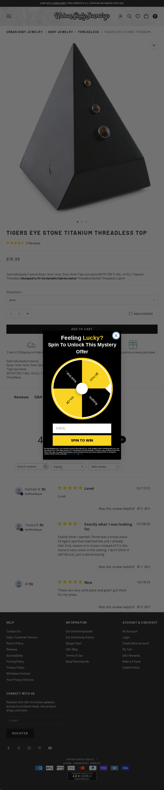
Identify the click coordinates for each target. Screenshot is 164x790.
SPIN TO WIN (82, 440)
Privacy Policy (72, 454)
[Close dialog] (116, 335)
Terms (81, 454)
